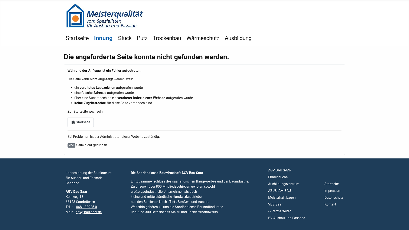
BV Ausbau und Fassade (286, 218)
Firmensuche (278, 177)
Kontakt (330, 204)
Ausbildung (238, 38)
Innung (103, 38)
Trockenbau (167, 38)
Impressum (332, 191)
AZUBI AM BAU (279, 191)
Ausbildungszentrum (283, 184)
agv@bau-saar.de (89, 212)
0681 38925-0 (86, 207)
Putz (142, 38)
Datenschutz (333, 198)
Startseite (77, 38)
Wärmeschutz (202, 38)
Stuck (125, 38)
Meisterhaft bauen (282, 198)
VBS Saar (275, 204)
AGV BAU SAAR (279, 170)
